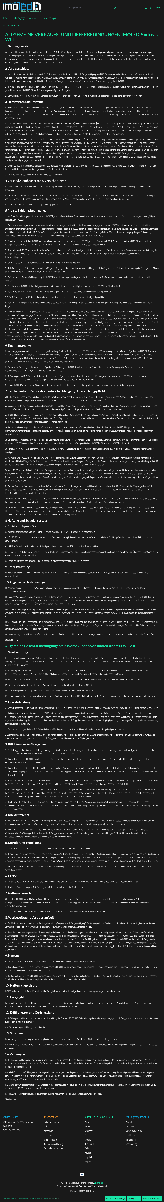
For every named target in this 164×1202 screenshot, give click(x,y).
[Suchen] (114, 7)
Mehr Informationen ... (54, 1198)
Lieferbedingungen (52, 1122)
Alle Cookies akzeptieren (151, 1198)
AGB (45, 1126)
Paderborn (89, 1122)
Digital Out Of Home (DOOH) (99, 1117)
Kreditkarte (130, 1135)
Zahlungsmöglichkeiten (137, 1117)
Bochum (88, 1126)
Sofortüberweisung (134, 1130)
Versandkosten (99, 1183)
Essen (87, 1135)
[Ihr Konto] (146, 7)
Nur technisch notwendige (115, 1198)
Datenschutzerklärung (53, 1144)
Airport (88, 1161)
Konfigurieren (134, 1198)
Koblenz (88, 1139)
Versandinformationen (53, 1148)
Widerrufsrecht (50, 1139)
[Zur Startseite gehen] (22, 7)
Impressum (49, 1130)
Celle (87, 1148)
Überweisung (131, 1144)
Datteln (88, 1152)
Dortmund (89, 1144)
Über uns (48, 1135)
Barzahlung (131, 1139)
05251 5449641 (9, 1125)
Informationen (51, 1117)
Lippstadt (88, 1157)
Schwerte (89, 1130)
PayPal (129, 1122)
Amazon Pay (131, 1126)
